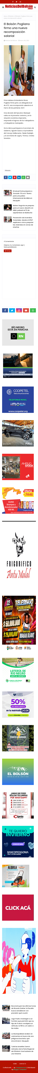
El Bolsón (11, 16)
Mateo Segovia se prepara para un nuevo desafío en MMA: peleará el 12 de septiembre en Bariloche (23, 209)
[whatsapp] (33, 310)
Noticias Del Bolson (11, 40)
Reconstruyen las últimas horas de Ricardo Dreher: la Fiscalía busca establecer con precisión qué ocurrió (23, 1009)
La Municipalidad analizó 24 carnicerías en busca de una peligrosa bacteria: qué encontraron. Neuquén (22, 1037)
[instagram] (20, 2)
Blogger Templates (20, 1069)
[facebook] (13, 2)
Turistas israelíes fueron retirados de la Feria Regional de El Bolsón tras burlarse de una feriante (22, 1050)
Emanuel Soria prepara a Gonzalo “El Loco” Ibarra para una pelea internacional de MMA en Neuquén (22, 196)
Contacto (22, 1063)
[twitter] (16, 2)
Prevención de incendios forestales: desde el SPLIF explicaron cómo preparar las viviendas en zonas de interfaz (23, 222)
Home (15, 1063)
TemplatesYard (21, 1067)
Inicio (5, 16)
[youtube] (26, 310)
